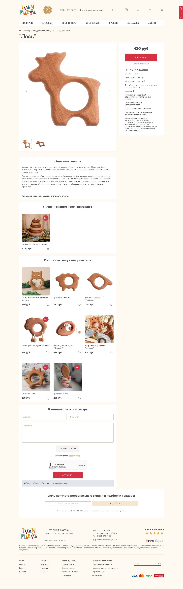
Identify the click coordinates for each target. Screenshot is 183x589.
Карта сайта (97, 575)
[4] (76, 455)
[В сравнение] (141, 64)
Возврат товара (68, 568)
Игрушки (47, 23)
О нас (21, 561)
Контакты (23, 572)
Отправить (67, 475)
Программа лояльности (102, 561)
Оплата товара (68, 564)
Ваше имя (27, 417)
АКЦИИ (152, 23)
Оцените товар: (61, 456)
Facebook (44, 564)
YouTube (44, 572)
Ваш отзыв (27, 426)
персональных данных (117, 511)
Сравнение (66, 575)
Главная (22, 31)
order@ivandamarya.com (107, 540)
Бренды (113, 23)
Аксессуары (93, 23)
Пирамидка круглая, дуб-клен (34, 244)
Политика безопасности (102, 564)
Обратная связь (98, 572)
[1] (70, 455)
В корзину (141, 57)
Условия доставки (69, 561)
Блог (21, 568)
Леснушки (143, 70)
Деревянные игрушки (45, 31)
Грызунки (60, 31)
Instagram (44, 568)
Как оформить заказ (70, 572)
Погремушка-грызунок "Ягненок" (36, 346)
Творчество (69, 23)
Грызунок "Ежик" (29, 394)
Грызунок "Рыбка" (61, 394)
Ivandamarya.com (36, 546)
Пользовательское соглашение (105, 568)
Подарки (28, 23)
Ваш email (74, 417)
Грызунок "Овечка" (62, 298)
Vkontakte (44, 561)
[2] (72, 455)
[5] (79, 455)
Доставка (133, 23)
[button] (26, 91)
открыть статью (61, 196)
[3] (74, 455)
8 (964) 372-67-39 (68, 10)
